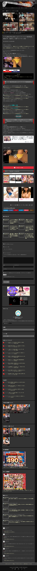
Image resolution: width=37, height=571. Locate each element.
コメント (4, 256)
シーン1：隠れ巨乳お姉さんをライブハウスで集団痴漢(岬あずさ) (12, 75)
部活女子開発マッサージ (16, 346)
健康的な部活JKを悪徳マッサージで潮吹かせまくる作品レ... (16, 345)
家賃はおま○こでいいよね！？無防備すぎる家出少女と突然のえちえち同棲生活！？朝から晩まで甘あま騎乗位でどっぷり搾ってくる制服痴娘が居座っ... (26, 410)
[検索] (34, 0)
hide (19, 74)
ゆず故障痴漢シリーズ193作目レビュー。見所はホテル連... (16, 366)
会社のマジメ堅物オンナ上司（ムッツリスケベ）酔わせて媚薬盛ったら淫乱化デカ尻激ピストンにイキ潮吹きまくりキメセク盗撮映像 (13, 434)
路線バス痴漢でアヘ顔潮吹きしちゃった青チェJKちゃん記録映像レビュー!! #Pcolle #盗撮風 (21, 498)
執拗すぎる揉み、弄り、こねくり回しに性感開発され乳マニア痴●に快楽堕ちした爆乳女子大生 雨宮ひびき (6, 411)
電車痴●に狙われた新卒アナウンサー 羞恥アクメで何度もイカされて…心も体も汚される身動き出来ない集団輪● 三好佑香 (6, 419)
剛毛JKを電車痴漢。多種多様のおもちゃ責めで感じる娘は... (16, 363)
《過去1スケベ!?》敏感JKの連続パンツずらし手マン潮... (16, 349)
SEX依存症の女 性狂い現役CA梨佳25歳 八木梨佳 (6, 435)
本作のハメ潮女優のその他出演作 (8, 78)
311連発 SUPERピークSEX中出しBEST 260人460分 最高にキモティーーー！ (24, 181)
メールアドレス (16, 265)
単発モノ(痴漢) (15, 374)
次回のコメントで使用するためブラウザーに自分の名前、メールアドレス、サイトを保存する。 (17, 272)
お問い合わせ (21, 0)
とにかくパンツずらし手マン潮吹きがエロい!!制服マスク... (16, 352)
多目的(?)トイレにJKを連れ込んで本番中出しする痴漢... (16, 342)
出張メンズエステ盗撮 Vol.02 (19, 435)
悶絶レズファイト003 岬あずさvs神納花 (12, 182)
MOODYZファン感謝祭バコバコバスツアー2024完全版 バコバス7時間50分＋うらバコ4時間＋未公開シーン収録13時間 (6, 180)
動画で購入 (7, 71)
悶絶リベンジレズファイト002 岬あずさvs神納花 (18, 182)
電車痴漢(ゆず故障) (16, 343)
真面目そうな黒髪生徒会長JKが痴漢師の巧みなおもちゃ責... (16, 356)
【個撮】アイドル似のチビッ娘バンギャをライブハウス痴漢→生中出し (29, 220)
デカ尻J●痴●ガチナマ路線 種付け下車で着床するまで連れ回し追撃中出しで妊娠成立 (13, 411)
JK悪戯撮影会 (15, 353)
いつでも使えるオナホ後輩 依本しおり (6, 445)
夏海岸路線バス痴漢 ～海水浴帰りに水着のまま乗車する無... (16, 373)
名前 (4, 265)
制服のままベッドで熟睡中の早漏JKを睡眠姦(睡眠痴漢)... (16, 359)
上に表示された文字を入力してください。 (9, 276)
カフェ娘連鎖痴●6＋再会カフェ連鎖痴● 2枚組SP (20, 412)
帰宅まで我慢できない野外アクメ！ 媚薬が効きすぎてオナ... (16, 370)
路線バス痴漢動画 (16, 350)
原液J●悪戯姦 (15, 360)
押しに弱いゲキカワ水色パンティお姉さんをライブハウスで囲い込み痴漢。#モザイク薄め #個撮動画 (29, 236)
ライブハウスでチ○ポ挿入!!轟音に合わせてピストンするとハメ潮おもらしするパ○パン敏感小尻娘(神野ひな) (29, 228)
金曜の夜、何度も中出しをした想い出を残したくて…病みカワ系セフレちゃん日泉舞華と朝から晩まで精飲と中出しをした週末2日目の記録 (27, 433)
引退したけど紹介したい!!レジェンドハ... (9, 546)
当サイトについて (16, 0)
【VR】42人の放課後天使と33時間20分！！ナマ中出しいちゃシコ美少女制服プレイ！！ (30, 181)
